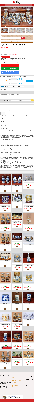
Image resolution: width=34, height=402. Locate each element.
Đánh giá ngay (29, 80)
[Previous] (2, 17)
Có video (19, 86)
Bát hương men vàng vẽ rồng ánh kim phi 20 (7, 324)
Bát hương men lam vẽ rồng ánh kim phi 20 (7, 206)
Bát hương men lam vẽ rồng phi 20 (6, 304)
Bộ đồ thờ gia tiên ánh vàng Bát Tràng (17, 222)
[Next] (31, 17)
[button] (3, 5)
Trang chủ (2, 41)
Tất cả (2, 86)
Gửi (32, 100)
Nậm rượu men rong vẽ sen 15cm (29, 265)
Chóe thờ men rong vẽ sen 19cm (17, 186)
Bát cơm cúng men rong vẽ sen (28, 304)
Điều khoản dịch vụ (15, 386)
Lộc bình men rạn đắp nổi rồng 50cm (6, 363)
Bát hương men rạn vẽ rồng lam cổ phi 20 (18, 304)
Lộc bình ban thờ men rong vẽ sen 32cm (6, 186)
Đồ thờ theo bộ (13, 41)
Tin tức (13, 377)
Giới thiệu (13, 376)
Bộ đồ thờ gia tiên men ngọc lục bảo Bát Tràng (19, 360)
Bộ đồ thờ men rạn (19, 41)
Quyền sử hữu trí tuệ (15, 382)
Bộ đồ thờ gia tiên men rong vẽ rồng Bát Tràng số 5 (19, 202)
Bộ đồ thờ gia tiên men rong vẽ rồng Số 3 (18, 242)
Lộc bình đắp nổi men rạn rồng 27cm (6, 245)
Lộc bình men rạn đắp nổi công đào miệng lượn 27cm (20, 324)
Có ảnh (22, 86)
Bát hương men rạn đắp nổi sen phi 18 (17, 265)
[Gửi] (31, 5)
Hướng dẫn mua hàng (15, 385)
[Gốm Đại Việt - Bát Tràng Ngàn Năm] (17, 2)
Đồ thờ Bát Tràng (7, 41)
